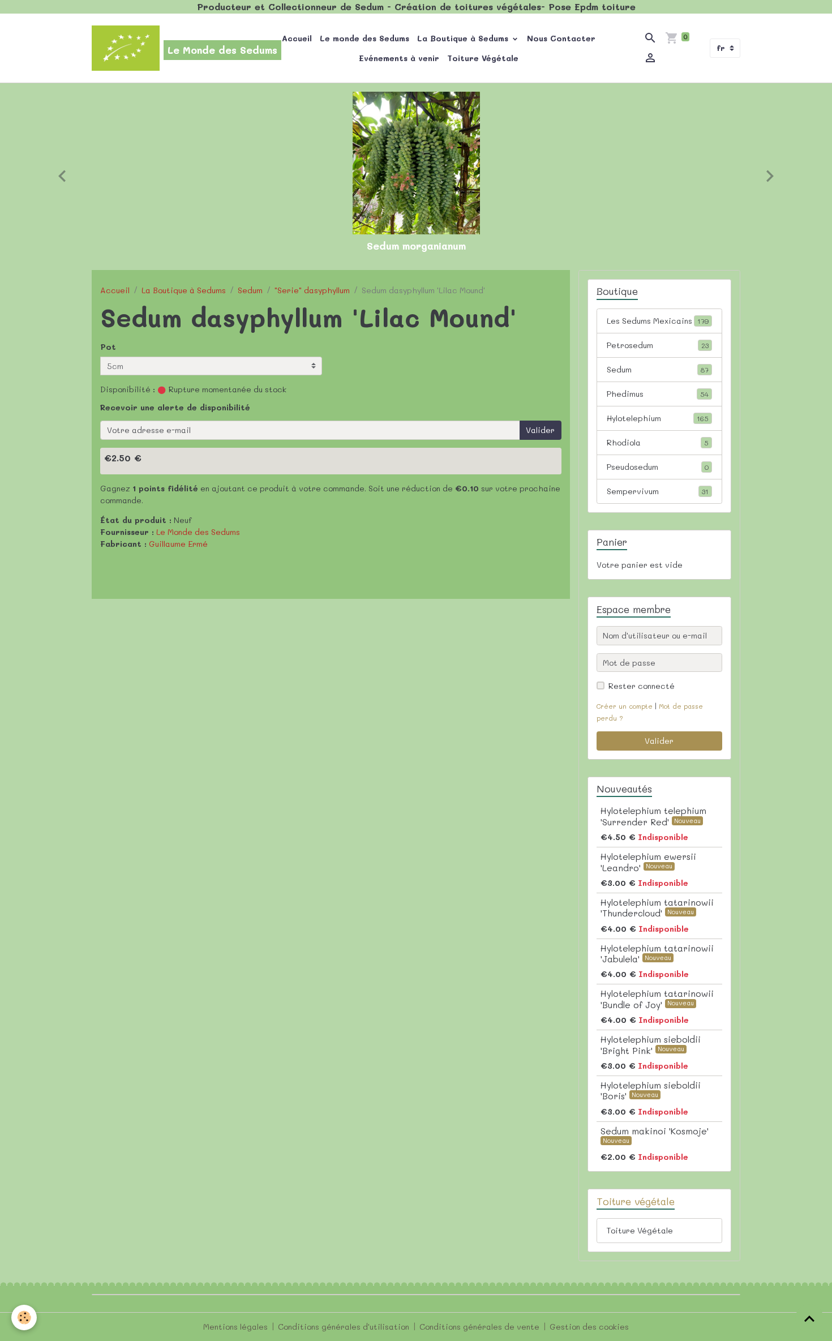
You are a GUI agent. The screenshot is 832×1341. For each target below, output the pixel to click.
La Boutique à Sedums (464, 38)
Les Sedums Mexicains (658, 320)
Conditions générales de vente (479, 1326)
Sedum (250, 290)
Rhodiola (658, 442)
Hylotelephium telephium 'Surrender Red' (653, 816)
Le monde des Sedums (364, 38)
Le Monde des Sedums (198, 531)
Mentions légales (235, 1326)
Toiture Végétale (482, 58)
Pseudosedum (658, 466)
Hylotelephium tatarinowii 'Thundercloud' (657, 908)
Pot (108, 346)
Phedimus (658, 393)
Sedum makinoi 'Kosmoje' (655, 1131)
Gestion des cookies (589, 1326)
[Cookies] (24, 1317)
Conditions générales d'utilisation (343, 1326)
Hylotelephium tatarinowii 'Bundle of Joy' (657, 999)
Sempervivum (658, 491)
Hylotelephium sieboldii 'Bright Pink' (651, 1045)
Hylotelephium (658, 418)
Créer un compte (625, 706)
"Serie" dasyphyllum (312, 290)
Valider (540, 430)
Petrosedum (658, 345)
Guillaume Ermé (178, 543)
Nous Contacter (561, 38)
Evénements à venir (399, 58)
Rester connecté (641, 685)
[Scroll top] (809, 1318)
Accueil (297, 38)
